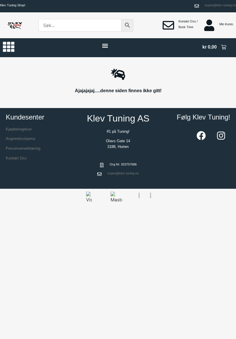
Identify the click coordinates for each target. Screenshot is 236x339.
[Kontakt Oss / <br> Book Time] (168, 25)
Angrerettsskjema (20, 138)
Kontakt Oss (16, 158)
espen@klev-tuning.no (220, 5)
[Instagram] (221, 135)
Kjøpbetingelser (19, 129)
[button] (105, 46)
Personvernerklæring (23, 148)
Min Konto (226, 24)
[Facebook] (201, 135)
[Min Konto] (209, 25)
